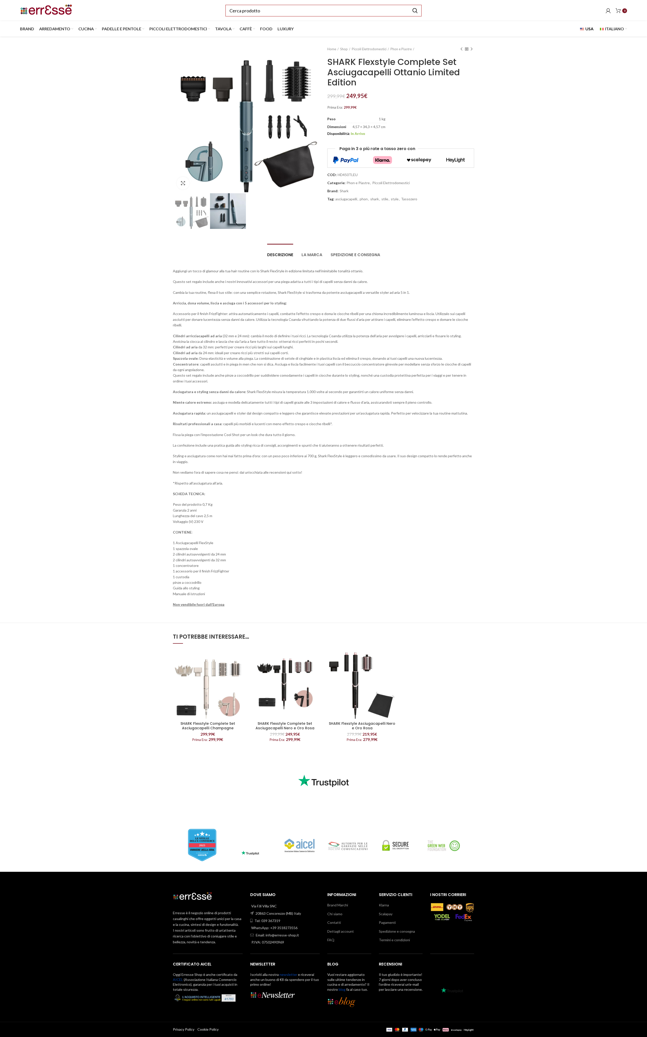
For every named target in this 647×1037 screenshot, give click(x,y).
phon (364, 199)
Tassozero (409, 199)
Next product (471, 49)
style (395, 199)
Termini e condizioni (394, 940)
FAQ (330, 940)
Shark (344, 191)
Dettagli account (340, 931)
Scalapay (385, 914)
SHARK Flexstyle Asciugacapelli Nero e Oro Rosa (362, 726)
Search (414, 10)
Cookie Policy (208, 1029)
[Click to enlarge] (183, 183)
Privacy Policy (183, 1029)
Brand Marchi (337, 905)
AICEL (178, 979)
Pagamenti (387, 922)
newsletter (288, 974)
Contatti (334, 922)
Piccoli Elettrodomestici (369, 49)
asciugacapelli (346, 199)
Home (331, 49)
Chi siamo (334, 914)
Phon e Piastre (401, 49)
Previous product (461, 49)
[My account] (608, 11)
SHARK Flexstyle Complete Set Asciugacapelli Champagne (207, 726)
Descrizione (280, 255)
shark (374, 199)
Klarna (384, 905)
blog (342, 989)
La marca (312, 255)
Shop (344, 49)
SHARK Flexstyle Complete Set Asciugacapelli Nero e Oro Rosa (285, 726)
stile (384, 199)
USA (589, 28)
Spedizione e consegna (355, 255)
